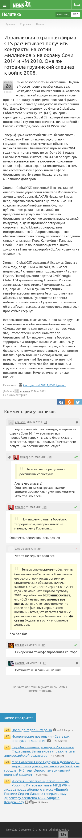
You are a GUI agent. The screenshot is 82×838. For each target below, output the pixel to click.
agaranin (25, 391)
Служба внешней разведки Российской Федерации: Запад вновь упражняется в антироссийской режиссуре (39, 751)
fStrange (25, 457)
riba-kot (19, 645)
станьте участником (44, 687)
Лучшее (10, 24)
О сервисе (25, 829)
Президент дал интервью (32, 730)
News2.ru (11, 829)
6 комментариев (17, 395)
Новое (40, 24)
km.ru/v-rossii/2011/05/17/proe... (44, 385)
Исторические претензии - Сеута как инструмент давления (41, 738)
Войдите (18, 687)
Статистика (40, 829)
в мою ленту (63, 14)
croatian (20, 663)
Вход (77, 4)
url (45, 422)
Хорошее (25, 24)
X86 (17, 548)
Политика (11, 14)
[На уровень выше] (9, 457)
